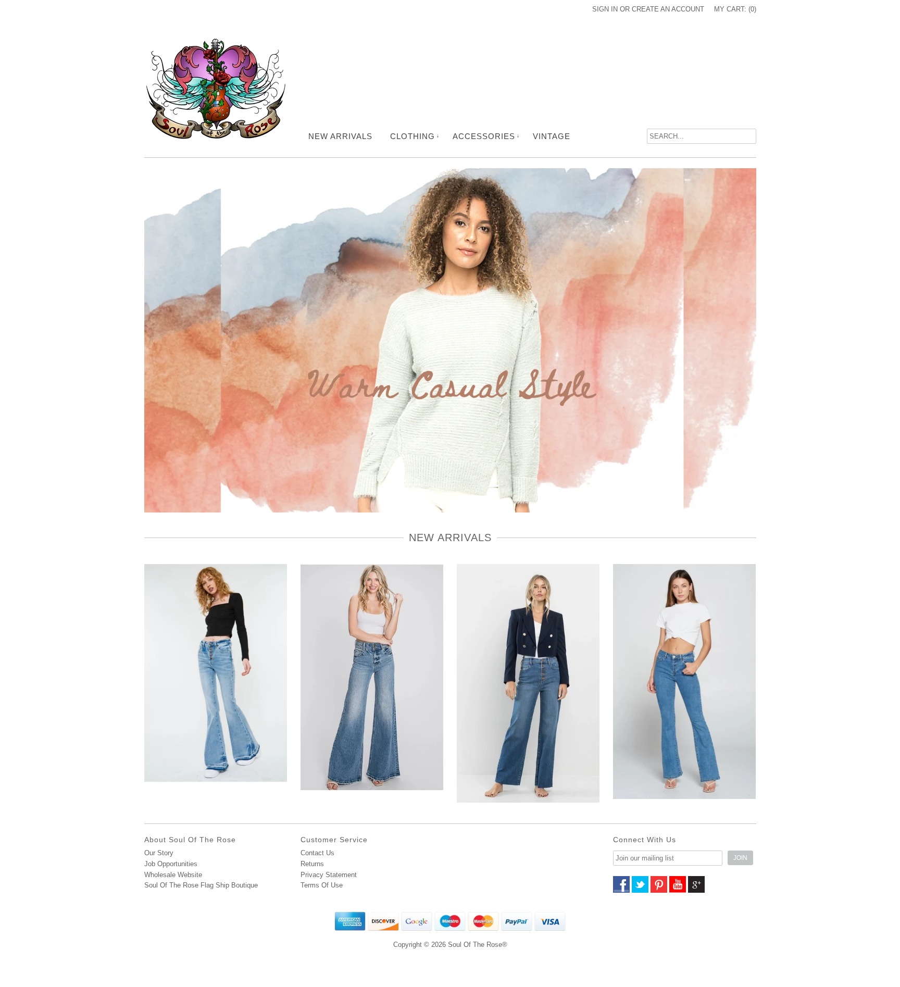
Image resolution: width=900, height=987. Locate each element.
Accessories (484, 136)
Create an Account (668, 9)
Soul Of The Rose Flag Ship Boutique (201, 885)
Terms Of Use (322, 885)
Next (754, 356)
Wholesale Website (173, 875)
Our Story (158, 853)
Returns (312, 864)
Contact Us (317, 853)
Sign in (605, 9)
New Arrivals (340, 136)
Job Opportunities (170, 864)
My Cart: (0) (735, 9)
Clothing (412, 136)
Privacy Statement (329, 875)
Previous (146, 356)
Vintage (551, 136)
